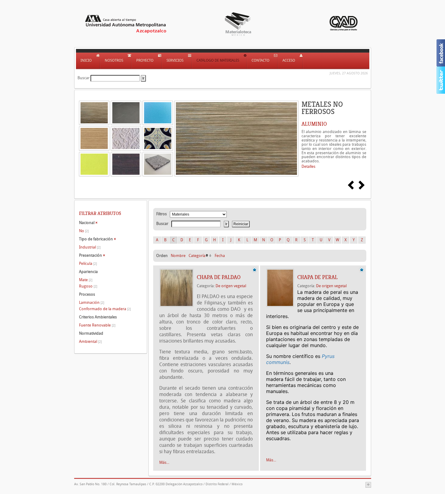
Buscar (83, 78)
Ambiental (90, 341)
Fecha (220, 255)
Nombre (178, 255)
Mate (85, 280)
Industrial (90, 247)
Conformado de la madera (105, 309)
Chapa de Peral (317, 277)
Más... (164, 462)
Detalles (308, 166)
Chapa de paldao (219, 277)
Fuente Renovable (97, 325)
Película (88, 263)
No (84, 231)
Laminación (91, 302)
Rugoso (88, 286)
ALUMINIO (314, 124)
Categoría (197, 255)
